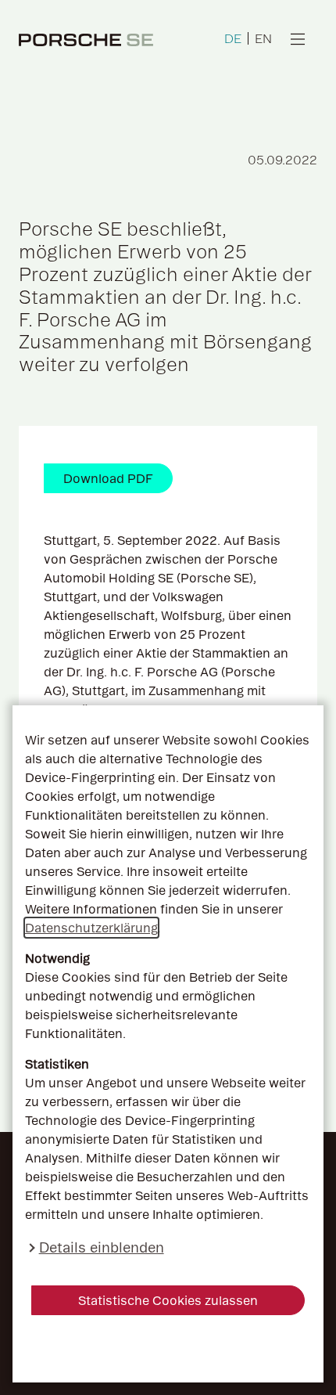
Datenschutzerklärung (91, 928)
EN (263, 38)
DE (232, 38)
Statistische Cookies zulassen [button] (168, 1300)
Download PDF (108, 478)
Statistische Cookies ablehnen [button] (168, 1349)
